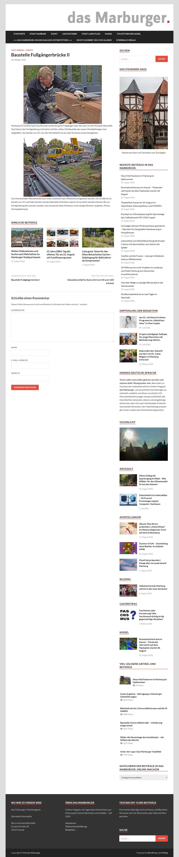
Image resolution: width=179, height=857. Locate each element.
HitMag (164, 853)
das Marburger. (33, 853)
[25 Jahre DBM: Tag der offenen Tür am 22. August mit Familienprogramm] (63, 238)
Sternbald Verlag (126, 40)
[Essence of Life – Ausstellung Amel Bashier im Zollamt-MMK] (128, 543)
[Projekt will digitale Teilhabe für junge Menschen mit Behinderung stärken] (128, 334)
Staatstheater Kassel (129, 34)
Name (14, 347)
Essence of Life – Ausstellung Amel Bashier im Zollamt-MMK (153, 546)
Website (15, 373)
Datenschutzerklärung (76, 826)
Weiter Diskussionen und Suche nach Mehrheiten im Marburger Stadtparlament (25, 254)
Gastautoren (69, 34)
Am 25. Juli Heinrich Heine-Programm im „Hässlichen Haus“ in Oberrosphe (152, 320)
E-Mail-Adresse (19, 360)
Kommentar (18, 310)
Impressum (70, 823)
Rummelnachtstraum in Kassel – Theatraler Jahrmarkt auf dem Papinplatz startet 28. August (141, 190)
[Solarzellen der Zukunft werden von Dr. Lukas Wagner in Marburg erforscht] (128, 351)
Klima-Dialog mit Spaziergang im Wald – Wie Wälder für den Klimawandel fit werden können (153, 480)
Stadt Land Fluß (91, 34)
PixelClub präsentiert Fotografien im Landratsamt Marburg (152, 563)
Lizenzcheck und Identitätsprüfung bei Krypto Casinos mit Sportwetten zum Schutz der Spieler (143, 244)
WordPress (152, 853)
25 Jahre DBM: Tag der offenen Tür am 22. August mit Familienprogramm (61, 254)
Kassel (108, 34)
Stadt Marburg (38, 34)
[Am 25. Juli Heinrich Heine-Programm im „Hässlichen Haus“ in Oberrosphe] (128, 317)
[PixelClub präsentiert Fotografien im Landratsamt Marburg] (128, 560)
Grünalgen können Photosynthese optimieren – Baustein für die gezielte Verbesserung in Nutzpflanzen (143, 229)
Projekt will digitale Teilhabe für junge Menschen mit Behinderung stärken (153, 337)
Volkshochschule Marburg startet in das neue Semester (153, 587)
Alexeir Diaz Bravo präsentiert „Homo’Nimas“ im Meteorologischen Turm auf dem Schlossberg (152, 528)
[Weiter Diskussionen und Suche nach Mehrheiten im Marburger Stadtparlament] (27, 238)
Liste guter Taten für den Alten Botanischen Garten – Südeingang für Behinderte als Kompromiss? (97, 256)
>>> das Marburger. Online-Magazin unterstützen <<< (43, 40)
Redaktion (70, 829)
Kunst (54, 34)
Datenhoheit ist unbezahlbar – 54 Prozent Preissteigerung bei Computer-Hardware (153, 499)
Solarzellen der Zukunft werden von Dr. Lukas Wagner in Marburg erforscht (151, 355)
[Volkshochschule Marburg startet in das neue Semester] (128, 586)
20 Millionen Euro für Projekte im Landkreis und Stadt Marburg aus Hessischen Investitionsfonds (142, 270)
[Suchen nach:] (144, 59)
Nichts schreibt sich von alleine (94, 40)
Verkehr (29, 50)
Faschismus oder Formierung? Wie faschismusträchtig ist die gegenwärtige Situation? (151, 614)
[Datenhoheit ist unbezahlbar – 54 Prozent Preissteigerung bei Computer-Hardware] (128, 495)
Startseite (19, 34)
